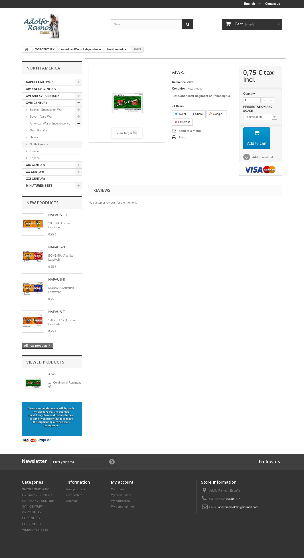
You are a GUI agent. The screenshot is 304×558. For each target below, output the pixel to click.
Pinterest (183, 122)
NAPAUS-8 (56, 279)
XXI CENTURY (36, 178)
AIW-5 (52, 374)
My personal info (122, 506)
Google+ (218, 114)
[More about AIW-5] (33, 384)
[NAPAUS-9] (33, 257)
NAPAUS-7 (56, 312)
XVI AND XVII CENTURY (42, 96)
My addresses (120, 501)
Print (182, 137)
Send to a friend (190, 131)
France (34, 151)
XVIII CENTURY (36, 102)
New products (42, 202)
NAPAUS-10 (57, 215)
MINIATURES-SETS (39, 185)
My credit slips (121, 495)
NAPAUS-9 (56, 247)
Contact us (272, 3)
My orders (118, 489)
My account (122, 482)
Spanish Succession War (45, 109)
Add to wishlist (262, 157)
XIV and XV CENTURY (41, 89)
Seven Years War (40, 116)
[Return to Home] (26, 49)
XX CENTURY (35, 172)
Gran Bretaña (38, 130)
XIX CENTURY (36, 165)
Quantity (249, 93)
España (34, 158)
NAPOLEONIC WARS (40, 82)
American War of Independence (49, 123)
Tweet (182, 114)
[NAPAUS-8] (33, 289)
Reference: (179, 82)
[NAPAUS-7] (33, 321)
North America (38, 144)
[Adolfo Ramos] (63, 26)
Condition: (179, 88)
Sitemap (72, 501)
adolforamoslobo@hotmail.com (238, 507)
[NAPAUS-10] (33, 224)
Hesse (33, 137)
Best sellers (74, 495)
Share (198, 114)
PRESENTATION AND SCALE (257, 108)
